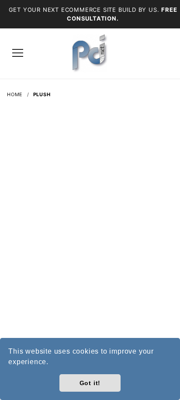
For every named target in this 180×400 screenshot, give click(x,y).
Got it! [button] (90, 382)
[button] (52, 363)
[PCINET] (90, 52)
